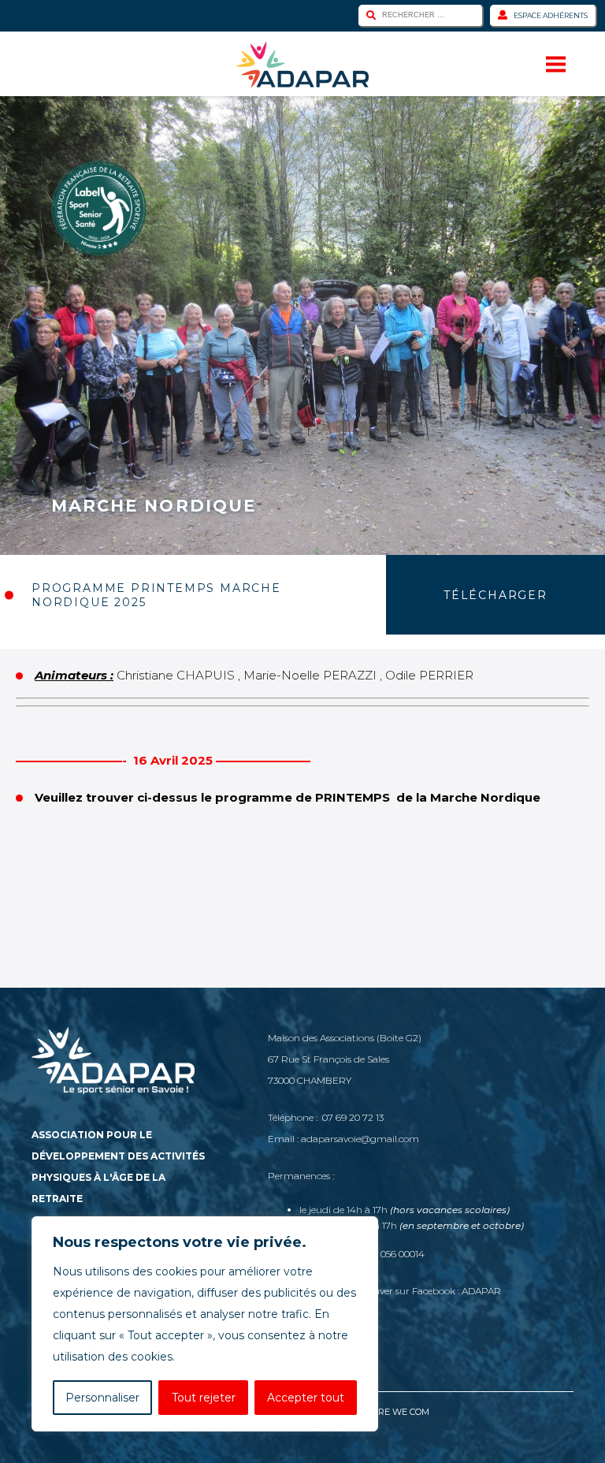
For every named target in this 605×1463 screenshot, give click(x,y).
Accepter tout (305, 1397)
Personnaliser (102, 1397)
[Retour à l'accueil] (302, 64)
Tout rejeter (204, 1397)
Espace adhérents (551, 15)
